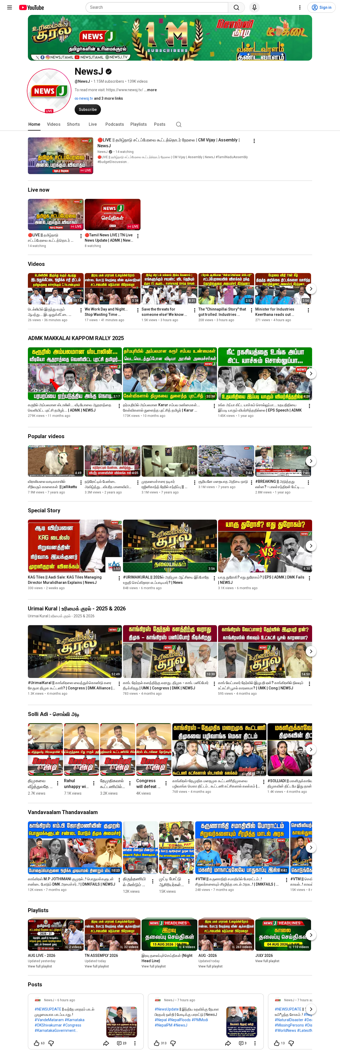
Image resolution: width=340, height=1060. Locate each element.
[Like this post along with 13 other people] (277, 1043)
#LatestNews (308, 1030)
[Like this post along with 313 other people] (156, 1043)
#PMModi (200, 1020)
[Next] (311, 288)
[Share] (106, 1043)
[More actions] (254, 141)
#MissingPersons (289, 1025)
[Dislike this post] (51, 1043)
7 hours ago (186, 1000)
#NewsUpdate (167, 1009)
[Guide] (9, 7)
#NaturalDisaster (289, 1020)
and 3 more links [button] (108, 98)
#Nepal (161, 1020)
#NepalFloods (179, 1020)
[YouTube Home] (31, 7)
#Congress (72, 1025)
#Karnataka (74, 1020)
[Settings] (300, 7)
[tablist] (170, 124)
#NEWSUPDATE (48, 1009)
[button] (49, 91)
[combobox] (158, 7)
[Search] (236, 7)
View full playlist (40, 966)
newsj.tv (85, 98)
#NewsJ (180, 1025)
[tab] (34, 124)
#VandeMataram (49, 1020)
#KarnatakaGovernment (55, 1030)
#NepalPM (163, 1025)
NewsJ (102, 152)
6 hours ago (66, 1000)
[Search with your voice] (254, 7)
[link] (86, 1023)
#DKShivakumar (48, 1025)
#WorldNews (285, 1030)
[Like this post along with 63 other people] (36, 1043)
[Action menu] (135, 1043)
